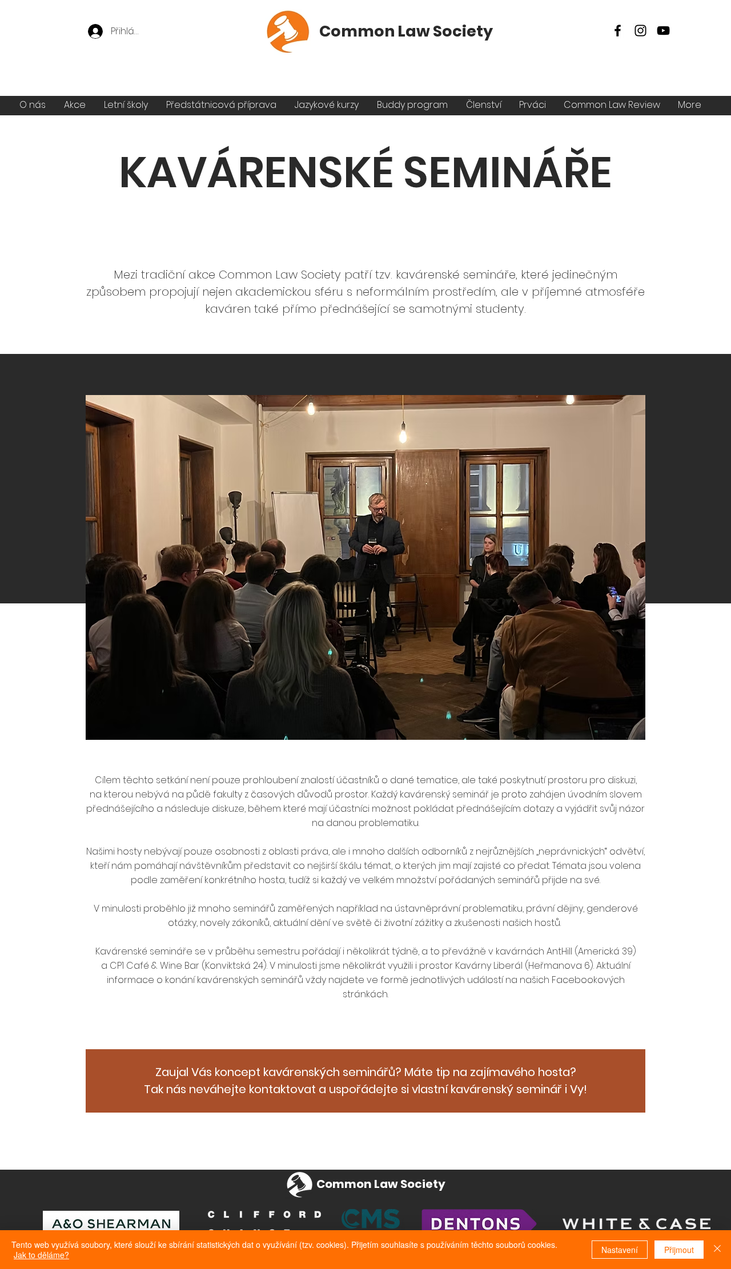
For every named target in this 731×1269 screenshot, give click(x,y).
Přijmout (679, 1249)
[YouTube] (663, 30)
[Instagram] (640, 30)
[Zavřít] (717, 1249)
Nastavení (619, 1249)
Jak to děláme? (41, 1254)
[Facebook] (617, 30)
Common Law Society (406, 31)
